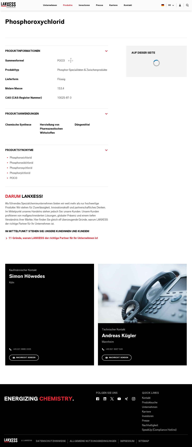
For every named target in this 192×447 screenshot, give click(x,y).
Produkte (67, 5)
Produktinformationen (22, 51)
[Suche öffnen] (187, 5)
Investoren (84, 5)
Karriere (113, 5)
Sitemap (143, 441)
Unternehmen (50, 5)
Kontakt (128, 5)
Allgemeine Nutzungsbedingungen (93, 441)
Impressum (127, 441)
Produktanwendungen (22, 113)
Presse (99, 5)
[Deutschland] (162, 5)
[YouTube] (119, 398)
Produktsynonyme (19, 150)
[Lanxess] (12, 441)
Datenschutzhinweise (51, 441)
